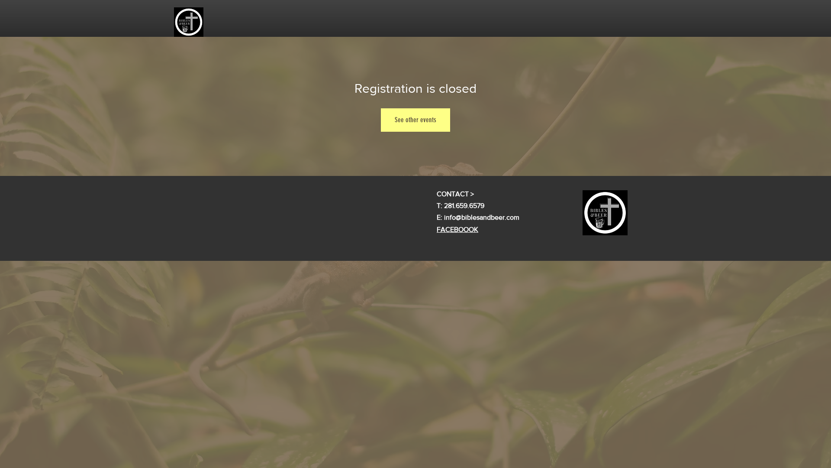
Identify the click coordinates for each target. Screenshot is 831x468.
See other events (415, 120)
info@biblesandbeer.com (481, 217)
